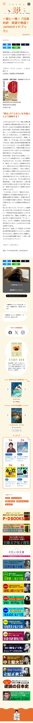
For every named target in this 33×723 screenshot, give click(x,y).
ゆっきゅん (9, 504)
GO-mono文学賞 (16, 498)
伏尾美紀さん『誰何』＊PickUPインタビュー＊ (10, 458)
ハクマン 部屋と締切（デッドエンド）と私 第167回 (22, 483)
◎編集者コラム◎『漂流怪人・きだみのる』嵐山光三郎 (14, 316)
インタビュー (9, 454)
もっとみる (16, 430)
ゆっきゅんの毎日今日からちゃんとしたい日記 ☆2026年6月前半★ (22, 458)
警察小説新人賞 (10, 501)
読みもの (20, 454)
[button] (8, 389)
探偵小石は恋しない (22, 501)
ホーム (5, 13)
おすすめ (13, 13)
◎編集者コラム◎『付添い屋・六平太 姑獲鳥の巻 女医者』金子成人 (16, 306)
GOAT (7, 498)
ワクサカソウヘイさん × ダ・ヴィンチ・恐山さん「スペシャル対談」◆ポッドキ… (10, 483)
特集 (7, 479)
